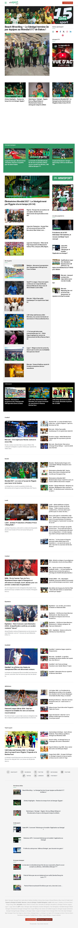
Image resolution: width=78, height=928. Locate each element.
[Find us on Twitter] (63, 32)
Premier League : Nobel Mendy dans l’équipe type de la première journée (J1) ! (60, 438)
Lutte (8, 34)
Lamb (8, 518)
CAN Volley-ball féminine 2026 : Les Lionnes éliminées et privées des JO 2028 (62, 401)
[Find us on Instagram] (67, 32)
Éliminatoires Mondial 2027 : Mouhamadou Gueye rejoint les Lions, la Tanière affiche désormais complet (61, 479)
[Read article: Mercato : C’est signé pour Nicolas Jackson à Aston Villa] (21, 429)
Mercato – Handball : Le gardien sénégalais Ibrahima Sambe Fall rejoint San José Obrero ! (61, 658)
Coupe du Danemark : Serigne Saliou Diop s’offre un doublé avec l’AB (62, 162)
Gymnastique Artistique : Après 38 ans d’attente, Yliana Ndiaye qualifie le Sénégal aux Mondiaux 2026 (60, 733)
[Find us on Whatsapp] (53, 32)
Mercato (9, 435)
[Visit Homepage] (13, 3)
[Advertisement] (39, 124)
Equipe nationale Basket (14, 95)
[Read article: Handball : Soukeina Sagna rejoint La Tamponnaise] (44, 651)
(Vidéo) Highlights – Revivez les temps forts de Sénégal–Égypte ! (43, 800)
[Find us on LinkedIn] (70, 32)
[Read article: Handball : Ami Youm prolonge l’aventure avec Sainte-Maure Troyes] (44, 666)
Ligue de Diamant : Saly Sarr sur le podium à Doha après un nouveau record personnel (59, 716)
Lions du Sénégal (31, 902)
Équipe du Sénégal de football (13, 902)
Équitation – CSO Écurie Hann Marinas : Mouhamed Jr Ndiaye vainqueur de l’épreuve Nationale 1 (61, 624)
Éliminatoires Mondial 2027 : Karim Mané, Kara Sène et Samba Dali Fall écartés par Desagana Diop (59, 472)
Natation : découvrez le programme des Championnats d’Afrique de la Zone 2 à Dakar (37, 267)
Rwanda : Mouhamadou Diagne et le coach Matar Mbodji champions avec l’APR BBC (60, 464)
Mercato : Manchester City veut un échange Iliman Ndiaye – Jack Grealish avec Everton (61, 445)
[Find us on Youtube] (57, 32)
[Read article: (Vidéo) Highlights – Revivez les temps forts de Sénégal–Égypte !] (15, 89)
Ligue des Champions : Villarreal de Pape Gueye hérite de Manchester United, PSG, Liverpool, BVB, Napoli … (38, 244)
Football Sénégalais (42, 902)
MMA (7, 574)
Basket (32, 95)
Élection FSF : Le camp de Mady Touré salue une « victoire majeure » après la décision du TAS (60, 423)
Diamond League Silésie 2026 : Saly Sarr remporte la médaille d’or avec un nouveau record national (19, 711)
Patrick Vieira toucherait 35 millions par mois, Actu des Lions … (43, 886)
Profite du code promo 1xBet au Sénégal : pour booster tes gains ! (43, 848)
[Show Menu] (6, 3)
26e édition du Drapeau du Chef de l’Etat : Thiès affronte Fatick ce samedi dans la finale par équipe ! (61, 589)
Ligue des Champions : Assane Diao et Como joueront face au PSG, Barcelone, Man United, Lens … (37, 228)
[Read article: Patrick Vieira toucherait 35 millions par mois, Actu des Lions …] (17, 887)
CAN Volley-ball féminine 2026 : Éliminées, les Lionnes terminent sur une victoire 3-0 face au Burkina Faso (38, 316)
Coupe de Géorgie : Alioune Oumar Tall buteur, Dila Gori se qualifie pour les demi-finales (15, 162)
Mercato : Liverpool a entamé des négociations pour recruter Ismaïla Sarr (62, 279)
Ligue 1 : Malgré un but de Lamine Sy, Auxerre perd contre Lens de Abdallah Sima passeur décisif (38, 349)
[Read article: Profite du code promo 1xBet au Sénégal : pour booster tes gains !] (17, 850)
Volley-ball (34, 396)
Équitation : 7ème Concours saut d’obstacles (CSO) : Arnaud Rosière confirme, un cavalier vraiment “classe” (20, 626)
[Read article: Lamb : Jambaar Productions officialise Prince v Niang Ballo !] (21, 512)
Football (9, 157)
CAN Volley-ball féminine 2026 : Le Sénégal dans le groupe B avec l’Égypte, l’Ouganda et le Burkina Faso (21, 752)
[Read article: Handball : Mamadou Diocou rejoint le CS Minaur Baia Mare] (44, 673)
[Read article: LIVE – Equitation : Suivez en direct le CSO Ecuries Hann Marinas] (44, 632)
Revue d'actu (34, 157)
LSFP (18, 906)
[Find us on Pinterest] (63, 35)
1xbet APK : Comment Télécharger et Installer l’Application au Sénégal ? (61, 249)
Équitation (9, 619)
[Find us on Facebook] (60, 32)
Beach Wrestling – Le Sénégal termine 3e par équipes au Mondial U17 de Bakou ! (27, 28)
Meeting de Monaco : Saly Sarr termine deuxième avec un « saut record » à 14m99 (60, 701)
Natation (9, 396)
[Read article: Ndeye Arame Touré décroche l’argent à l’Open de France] (44, 709)
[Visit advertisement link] (39, 15)
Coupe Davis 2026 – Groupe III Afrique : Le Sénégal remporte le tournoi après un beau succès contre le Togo (60, 756)
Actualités (19, 904)
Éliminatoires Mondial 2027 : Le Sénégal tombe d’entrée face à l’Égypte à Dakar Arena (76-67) (61, 101)
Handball (9, 663)
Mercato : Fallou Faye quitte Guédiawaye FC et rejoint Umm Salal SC (37, 300)
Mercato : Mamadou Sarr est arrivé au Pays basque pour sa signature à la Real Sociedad (62, 292)
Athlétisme (10, 704)
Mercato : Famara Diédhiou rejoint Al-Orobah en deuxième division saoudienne (38, 366)
